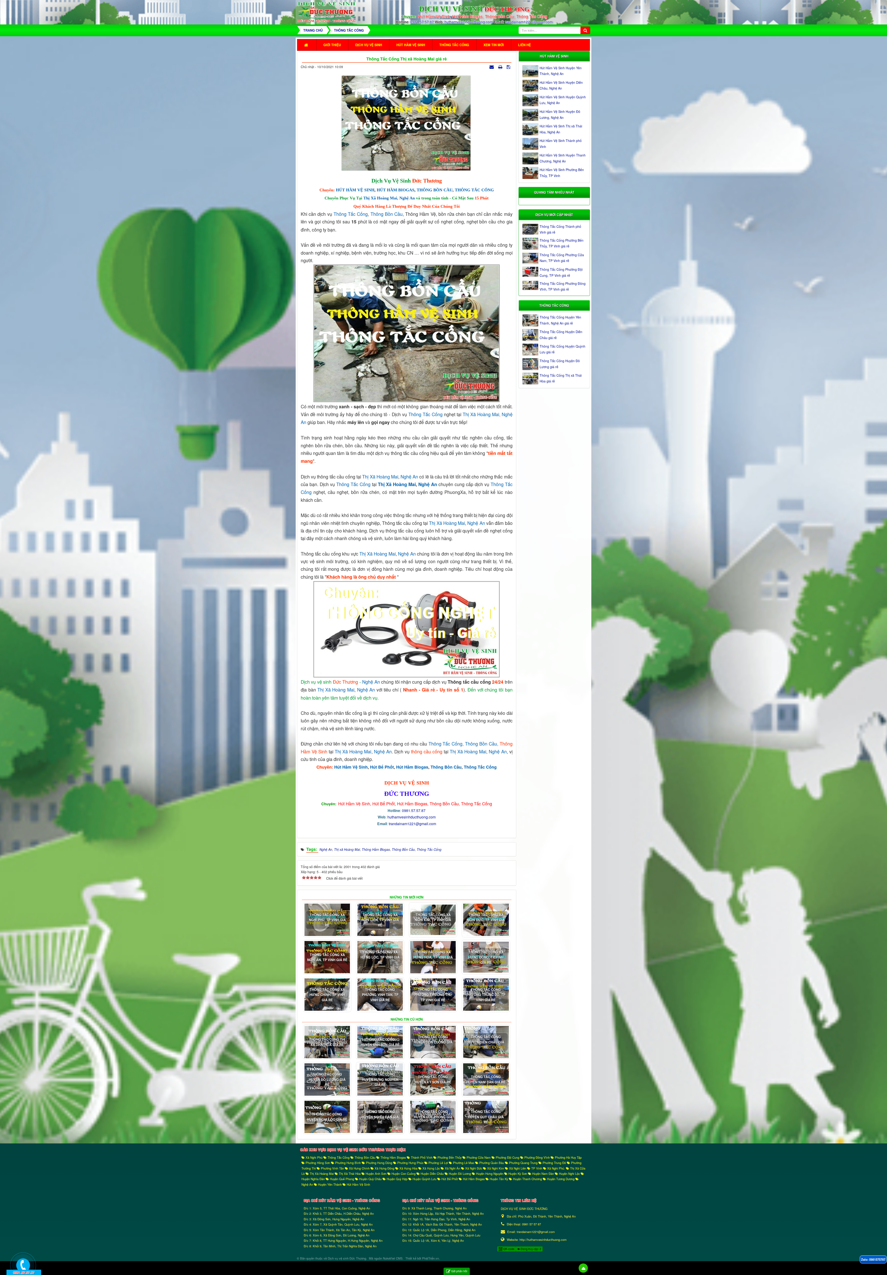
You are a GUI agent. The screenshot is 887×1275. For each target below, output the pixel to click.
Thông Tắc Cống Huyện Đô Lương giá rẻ (560, 363)
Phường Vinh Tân (332, 1168)
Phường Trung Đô (554, 1163)
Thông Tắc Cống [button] (454, 44)
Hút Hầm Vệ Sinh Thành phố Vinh (561, 143)
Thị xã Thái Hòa (349, 1173)
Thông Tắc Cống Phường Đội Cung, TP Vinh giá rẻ (561, 272)
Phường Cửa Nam (479, 1157)
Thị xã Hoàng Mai (380, 198)
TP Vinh (536, 1168)
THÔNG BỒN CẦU (435, 190)
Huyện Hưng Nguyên (489, 1173)
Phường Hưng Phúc (410, 1163)
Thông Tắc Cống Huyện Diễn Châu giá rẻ (561, 334)
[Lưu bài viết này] (509, 66)
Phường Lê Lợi (438, 1163)
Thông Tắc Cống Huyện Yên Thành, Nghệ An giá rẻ (560, 320)
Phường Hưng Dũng (379, 1163)
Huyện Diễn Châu (432, 1173)
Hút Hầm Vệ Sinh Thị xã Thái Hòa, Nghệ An (561, 129)
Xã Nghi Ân (452, 1168)
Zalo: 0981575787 (873, 1259)
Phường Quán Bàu (491, 1163)
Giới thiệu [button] (332, 44)
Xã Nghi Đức (473, 1168)
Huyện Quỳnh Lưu (424, 1179)
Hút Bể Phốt (382, 767)
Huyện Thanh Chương (527, 1179)
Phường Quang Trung (523, 1163)
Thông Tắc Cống (351, 213)
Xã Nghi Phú (314, 1157)
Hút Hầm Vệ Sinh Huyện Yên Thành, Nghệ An (561, 71)
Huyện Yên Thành (330, 1184)
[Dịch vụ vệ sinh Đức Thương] (326, 11)
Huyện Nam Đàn (543, 1173)
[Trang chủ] (306, 45)
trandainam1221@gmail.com (529, 21)
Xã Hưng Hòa (408, 1168)
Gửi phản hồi (459, 1271)
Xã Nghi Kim (495, 1168)
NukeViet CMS (393, 1258)
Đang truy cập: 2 (530, 1249)
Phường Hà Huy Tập (568, 1157)
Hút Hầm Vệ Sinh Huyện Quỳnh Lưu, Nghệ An (563, 100)
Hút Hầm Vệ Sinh (351, 767)
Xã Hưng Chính (359, 1168)
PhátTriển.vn (430, 1258)
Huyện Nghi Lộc (569, 1173)
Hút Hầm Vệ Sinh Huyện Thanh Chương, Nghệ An (563, 158)
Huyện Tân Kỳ (499, 1179)
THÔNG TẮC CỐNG (474, 190)
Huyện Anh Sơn (376, 1173)
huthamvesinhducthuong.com (469, 21)
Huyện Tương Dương (560, 1179)
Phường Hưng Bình (348, 1163)
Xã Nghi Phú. (556, 1168)
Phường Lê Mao (463, 1163)
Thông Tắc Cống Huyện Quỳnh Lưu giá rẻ (562, 349)
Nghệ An (407, 198)
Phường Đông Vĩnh (537, 1157)
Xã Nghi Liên (517, 1168)
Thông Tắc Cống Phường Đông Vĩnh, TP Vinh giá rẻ (563, 286)
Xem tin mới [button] (493, 44)
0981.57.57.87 (422, 21)
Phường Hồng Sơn (318, 1163)
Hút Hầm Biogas (412, 767)
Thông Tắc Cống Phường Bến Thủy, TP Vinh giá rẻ (561, 243)
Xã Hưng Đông (384, 1168)
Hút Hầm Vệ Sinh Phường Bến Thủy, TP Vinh (562, 172)
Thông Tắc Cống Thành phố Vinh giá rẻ (560, 229)
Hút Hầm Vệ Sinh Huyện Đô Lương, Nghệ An (560, 114)
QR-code (508, 1249)
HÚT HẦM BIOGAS (395, 190)
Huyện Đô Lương (460, 1173)
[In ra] (500, 66)
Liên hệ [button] (524, 44)
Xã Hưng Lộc (431, 1168)
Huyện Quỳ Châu (370, 1179)
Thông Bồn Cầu (387, 213)
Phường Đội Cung (507, 1157)
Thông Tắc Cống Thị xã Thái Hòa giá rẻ (561, 378)
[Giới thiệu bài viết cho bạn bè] (492, 66)
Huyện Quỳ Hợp (397, 1179)
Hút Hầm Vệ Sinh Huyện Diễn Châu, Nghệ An (561, 85)
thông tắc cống (425, 414)
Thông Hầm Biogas (393, 1157)
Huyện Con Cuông (403, 1173)
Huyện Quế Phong (342, 1179)
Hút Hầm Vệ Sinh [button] (410, 44)
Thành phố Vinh (421, 1157)
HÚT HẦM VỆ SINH (355, 190)
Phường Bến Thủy (449, 1157)
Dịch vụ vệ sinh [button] (368, 44)
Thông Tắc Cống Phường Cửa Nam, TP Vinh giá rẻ (562, 258)
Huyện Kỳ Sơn (517, 1173)
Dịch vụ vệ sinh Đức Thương (347, 1258)
